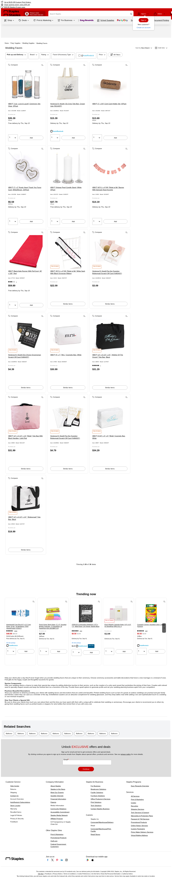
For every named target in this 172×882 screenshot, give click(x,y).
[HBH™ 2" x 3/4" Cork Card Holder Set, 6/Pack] (110, 84)
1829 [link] (146, 631)
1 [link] (100, 365)
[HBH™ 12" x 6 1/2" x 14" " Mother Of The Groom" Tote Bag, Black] (110, 335)
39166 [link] (15, 631)
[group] (20, 628)
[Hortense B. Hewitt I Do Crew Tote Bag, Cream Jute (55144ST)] (68, 84)
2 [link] (16, 282)
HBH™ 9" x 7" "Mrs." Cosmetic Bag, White (65, 355)
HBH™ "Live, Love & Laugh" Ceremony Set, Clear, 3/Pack (24, 105)
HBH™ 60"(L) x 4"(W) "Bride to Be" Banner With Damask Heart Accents (108, 188)
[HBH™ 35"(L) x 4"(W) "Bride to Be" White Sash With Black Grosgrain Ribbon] (68, 252)
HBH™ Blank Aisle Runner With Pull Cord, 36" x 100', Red (25, 272)
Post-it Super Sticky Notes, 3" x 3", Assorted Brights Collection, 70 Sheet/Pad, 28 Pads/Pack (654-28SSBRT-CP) (52, 626)
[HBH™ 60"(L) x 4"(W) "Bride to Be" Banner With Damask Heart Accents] (110, 168)
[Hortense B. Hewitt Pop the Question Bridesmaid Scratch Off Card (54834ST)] (110, 252)
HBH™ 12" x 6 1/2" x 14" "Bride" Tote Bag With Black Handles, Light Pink (25, 437)
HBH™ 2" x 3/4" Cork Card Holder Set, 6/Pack (109, 104)
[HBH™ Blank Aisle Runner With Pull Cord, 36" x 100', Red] (26, 252)
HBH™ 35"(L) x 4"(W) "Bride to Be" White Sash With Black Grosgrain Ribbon (67, 272)
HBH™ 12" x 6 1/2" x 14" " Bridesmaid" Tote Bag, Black (24, 518)
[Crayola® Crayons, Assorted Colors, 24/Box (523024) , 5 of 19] (151, 613)
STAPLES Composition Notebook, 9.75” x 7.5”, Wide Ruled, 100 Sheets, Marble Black (85, 625)
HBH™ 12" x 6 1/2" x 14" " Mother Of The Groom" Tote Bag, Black (107, 356)
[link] (29, 2)
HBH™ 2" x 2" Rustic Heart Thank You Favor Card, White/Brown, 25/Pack (24, 188)
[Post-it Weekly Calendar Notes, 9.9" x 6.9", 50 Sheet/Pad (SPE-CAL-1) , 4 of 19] (118, 613)
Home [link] (7, 43)
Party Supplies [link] (15, 43)
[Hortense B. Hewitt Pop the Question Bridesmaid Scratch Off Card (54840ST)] (68, 416)
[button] (131, 14)
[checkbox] (86, 55)
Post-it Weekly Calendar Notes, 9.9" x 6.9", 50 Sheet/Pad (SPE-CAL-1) (117, 625)
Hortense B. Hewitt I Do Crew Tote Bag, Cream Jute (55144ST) (67, 105)
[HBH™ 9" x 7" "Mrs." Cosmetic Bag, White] (68, 335)
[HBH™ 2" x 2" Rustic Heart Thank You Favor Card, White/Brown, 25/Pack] (26, 168)
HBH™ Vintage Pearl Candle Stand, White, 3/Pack (66, 188)
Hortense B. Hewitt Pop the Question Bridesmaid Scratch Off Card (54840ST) (65, 437)
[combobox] (91, 14)
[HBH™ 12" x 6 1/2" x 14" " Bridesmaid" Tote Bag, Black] (26, 498)
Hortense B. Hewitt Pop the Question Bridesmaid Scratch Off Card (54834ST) (107, 272)
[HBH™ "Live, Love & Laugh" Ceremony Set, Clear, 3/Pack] (26, 84)
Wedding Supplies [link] (28, 43)
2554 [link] (81, 631)
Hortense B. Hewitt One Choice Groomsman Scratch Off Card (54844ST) (24, 356)
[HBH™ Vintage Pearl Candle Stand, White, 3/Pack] (68, 168)
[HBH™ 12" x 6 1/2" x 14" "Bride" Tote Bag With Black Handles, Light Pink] (26, 416)
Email (66, 760)
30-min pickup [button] (10, 643)
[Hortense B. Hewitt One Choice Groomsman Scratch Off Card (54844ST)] (26, 335)
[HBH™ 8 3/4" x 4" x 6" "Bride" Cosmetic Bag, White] (110, 416)
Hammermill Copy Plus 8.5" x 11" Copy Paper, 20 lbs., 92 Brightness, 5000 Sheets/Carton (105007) (18, 626)
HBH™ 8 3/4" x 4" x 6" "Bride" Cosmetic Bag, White (108, 437)
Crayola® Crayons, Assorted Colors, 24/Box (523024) (151, 625)
